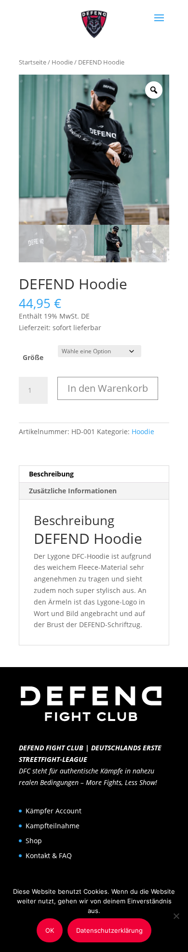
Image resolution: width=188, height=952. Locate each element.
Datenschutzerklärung (109, 930)
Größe (33, 357)
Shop (34, 840)
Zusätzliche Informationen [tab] (73, 490)
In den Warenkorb (107, 388)
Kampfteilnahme (53, 825)
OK (49, 930)
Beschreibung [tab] (51, 473)
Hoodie (62, 62)
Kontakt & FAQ (49, 855)
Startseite (32, 62)
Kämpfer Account (53, 810)
